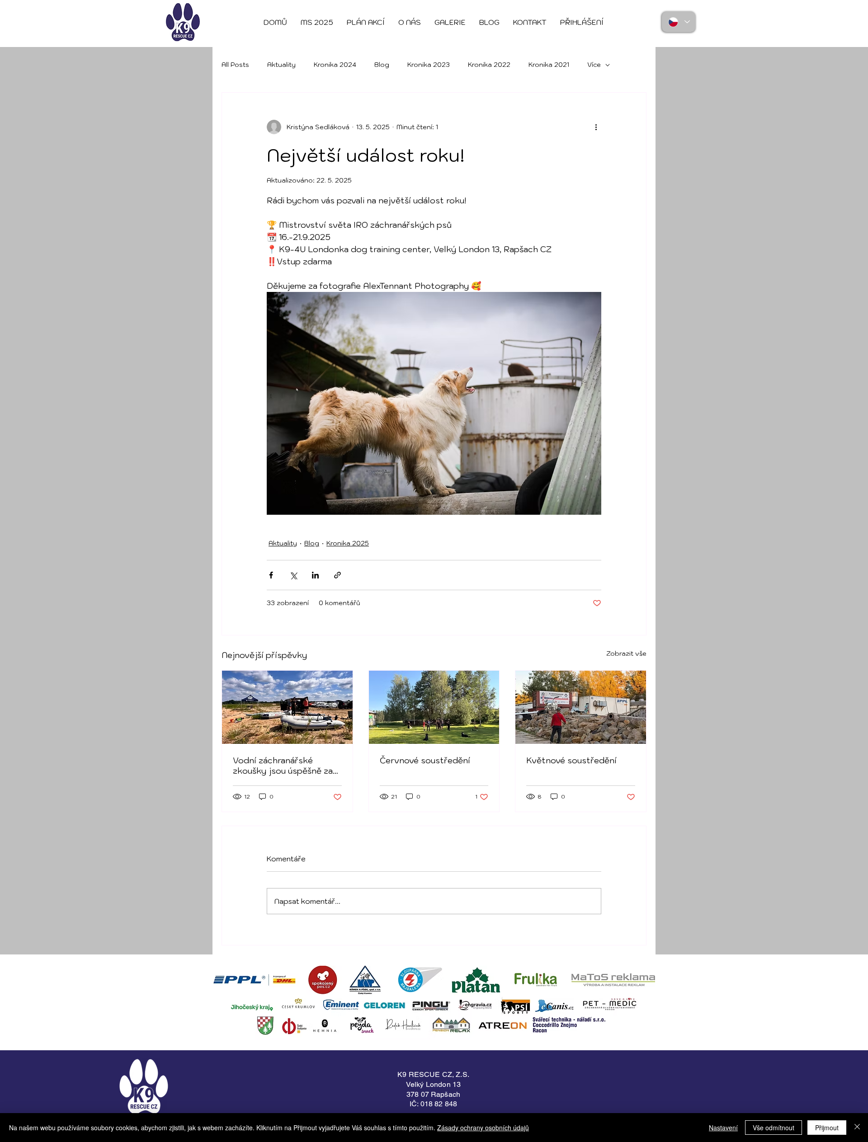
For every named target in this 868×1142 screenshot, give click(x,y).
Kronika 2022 (489, 65)
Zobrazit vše (626, 653)
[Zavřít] (857, 1127)
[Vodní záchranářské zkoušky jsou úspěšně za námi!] (287, 707)
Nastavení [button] (723, 1127)
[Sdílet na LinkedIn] (315, 575)
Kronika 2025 (347, 543)
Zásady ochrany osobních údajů (483, 1127)
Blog (381, 65)
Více (594, 65)
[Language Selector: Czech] (678, 22)
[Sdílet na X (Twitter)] (293, 575)
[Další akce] (595, 127)
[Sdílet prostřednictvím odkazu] (337, 575)
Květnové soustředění (571, 760)
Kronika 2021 (548, 65)
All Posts (235, 65)
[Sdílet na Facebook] (271, 575)
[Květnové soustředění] (580, 707)
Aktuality (281, 65)
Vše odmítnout (773, 1127)
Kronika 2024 (335, 65)
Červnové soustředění (425, 760)
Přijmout (827, 1127)
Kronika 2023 (428, 65)
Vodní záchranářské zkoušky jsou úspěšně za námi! (283, 765)
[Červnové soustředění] (434, 707)
